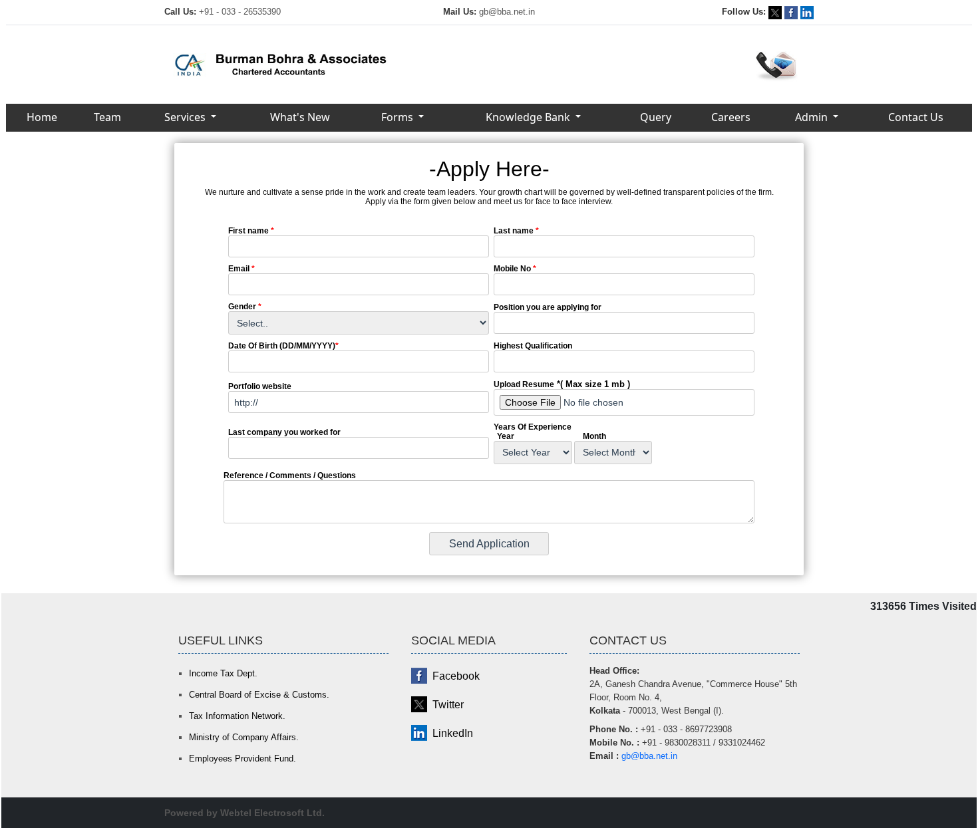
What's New (300, 117)
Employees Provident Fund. (242, 758)
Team (107, 117)
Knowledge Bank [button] (529, 117)
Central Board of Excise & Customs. (259, 695)
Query (655, 117)
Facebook (456, 676)
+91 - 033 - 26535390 (240, 12)
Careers (730, 117)
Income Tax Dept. (223, 673)
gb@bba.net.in (507, 12)
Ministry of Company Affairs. (244, 737)
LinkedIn (452, 733)
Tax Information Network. (237, 716)
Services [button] (186, 117)
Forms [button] (398, 117)
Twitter (448, 704)
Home (42, 117)
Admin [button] (812, 117)
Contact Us (915, 117)
